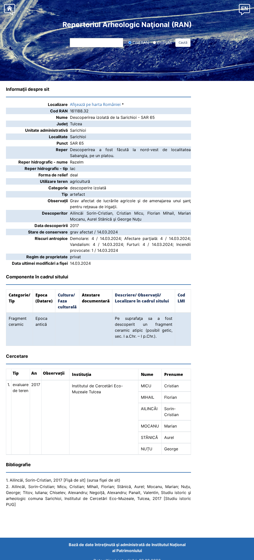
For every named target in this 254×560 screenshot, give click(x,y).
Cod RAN (140, 42)
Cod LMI (164, 42)
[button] (244, 9)
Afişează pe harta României (95, 104)
